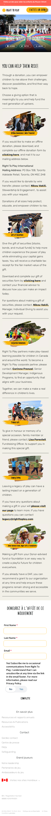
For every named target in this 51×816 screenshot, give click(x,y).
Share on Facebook (11, 46)
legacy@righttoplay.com (17, 519)
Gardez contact (10, 738)
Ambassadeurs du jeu (13, 772)
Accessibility (8, 726)
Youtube (27, 788)
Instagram (15, 788)
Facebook (3, 788)
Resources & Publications (15, 722)
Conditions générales (8, 813)
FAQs (4, 747)
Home (10, 10)
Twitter (9, 788)
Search (23, 10)
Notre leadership (10, 763)
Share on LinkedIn (40, 46)
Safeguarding (9, 751)
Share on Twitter (25, 46)
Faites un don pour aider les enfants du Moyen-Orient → (25, 3)
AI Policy (44, 811)
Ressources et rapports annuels (18, 717)
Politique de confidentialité (31, 811)
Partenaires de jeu (11, 767)
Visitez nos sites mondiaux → (25, 780)
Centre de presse (10, 742)
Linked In (21, 788)
